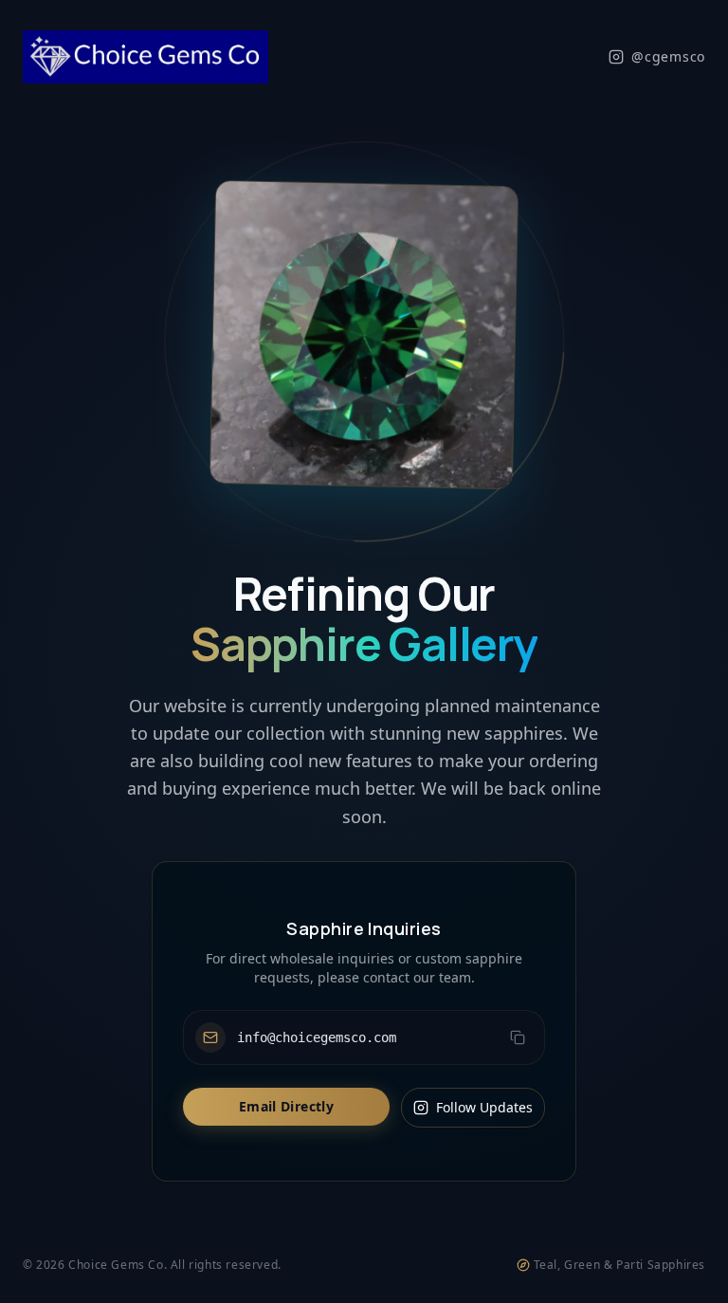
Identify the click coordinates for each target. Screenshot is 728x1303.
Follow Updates (484, 1107)
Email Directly (286, 1106)
